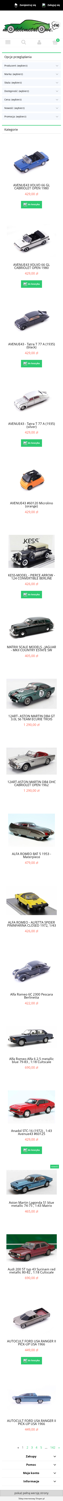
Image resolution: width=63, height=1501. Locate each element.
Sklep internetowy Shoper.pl (31, 1498)
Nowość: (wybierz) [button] (14, 108)
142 (52, 1447)
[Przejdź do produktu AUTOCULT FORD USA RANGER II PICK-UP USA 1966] (31, 1317)
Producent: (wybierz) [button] (15, 65)
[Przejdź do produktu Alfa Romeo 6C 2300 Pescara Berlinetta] (31, 970)
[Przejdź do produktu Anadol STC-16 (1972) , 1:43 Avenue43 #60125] (31, 1106)
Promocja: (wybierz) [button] (15, 116)
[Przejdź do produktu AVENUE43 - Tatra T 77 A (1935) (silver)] (31, 399)
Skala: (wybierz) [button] (13, 82)
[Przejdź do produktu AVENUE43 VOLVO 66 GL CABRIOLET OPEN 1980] (31, 161)
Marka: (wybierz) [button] (13, 74)
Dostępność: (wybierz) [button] (16, 91)
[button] (8, 42)
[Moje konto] (39, 42)
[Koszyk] (55, 42)
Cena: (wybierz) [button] (13, 99)
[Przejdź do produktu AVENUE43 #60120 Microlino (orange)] (31, 479)
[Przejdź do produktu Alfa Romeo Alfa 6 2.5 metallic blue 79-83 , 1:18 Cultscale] (31, 1039)
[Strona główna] (31, 24)
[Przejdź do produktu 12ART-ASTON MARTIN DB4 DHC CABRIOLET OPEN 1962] (31, 761)
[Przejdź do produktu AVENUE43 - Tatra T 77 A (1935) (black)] (31, 320)
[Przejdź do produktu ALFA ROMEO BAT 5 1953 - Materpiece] (31, 830)
